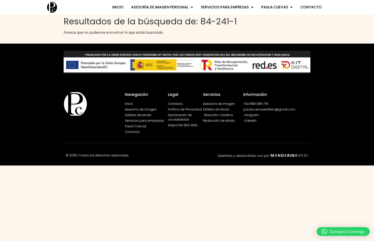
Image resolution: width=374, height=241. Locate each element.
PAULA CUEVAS (274, 7)
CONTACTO (311, 7)
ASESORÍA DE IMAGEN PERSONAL (160, 7)
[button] (343, 231)
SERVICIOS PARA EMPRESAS (225, 7)
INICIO (117, 7)
